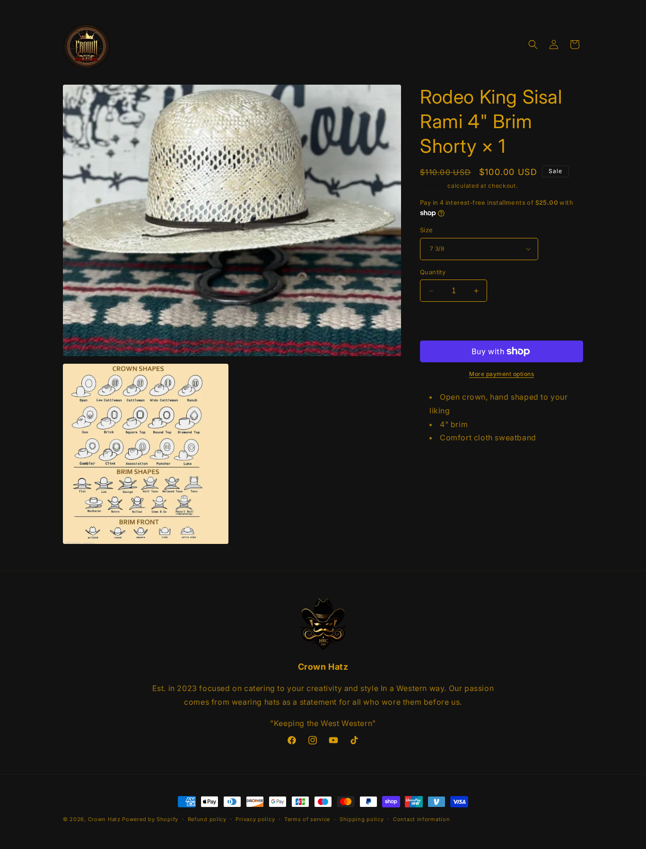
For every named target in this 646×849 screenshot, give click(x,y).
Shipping (433, 185)
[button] (533, 44)
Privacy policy (255, 819)
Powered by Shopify (150, 819)
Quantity (432, 272)
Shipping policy (362, 819)
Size (426, 230)
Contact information (421, 819)
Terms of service (307, 819)
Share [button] (440, 467)
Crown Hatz (104, 819)
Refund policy (207, 819)
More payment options (501, 373)
